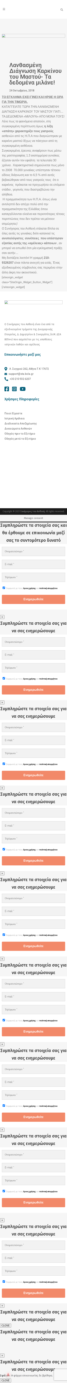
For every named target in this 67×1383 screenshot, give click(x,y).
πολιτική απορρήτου (48, 588)
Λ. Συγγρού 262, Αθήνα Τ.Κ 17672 (29, 368)
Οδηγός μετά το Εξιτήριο (20, 438)
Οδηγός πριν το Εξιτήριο (19, 433)
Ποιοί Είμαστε (13, 413)
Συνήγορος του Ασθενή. (33, 511)
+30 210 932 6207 (20, 378)
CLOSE (5, 1325)
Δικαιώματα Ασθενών (18, 428)
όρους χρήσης (29, 588)
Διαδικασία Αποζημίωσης (20, 423)
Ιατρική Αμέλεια (14, 418)
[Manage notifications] (8, 1375)
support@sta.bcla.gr (21, 373)
